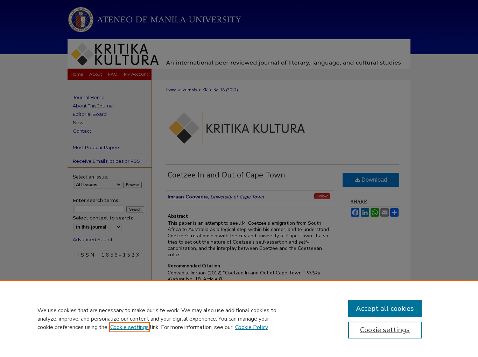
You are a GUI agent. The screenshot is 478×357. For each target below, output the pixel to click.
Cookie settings (129, 327)
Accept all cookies (385, 308)
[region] (239, 318)
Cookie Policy (251, 327)
